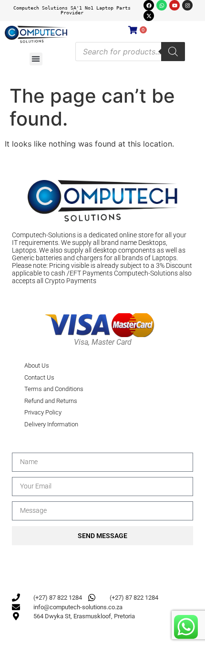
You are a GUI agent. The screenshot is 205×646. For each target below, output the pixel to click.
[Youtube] (174, 5)
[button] (36, 59)
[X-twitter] (149, 16)
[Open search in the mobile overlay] (130, 51)
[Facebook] (149, 5)
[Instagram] (187, 5)
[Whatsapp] (161, 5)
